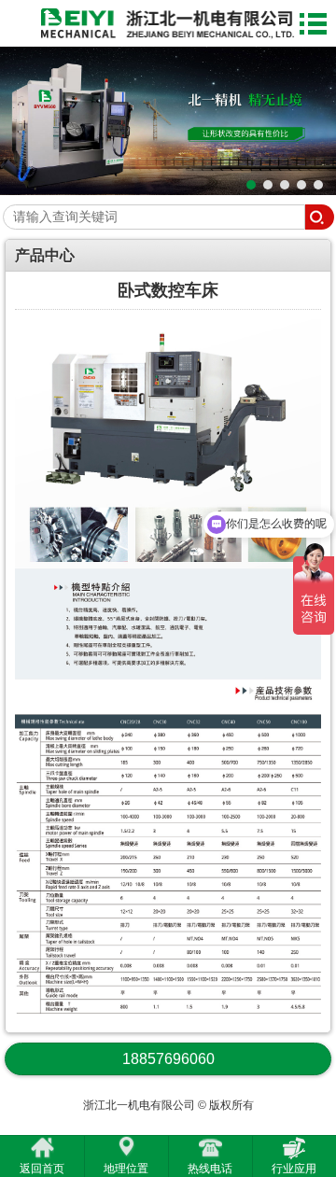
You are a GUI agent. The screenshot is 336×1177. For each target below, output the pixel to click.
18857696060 (168, 1059)
